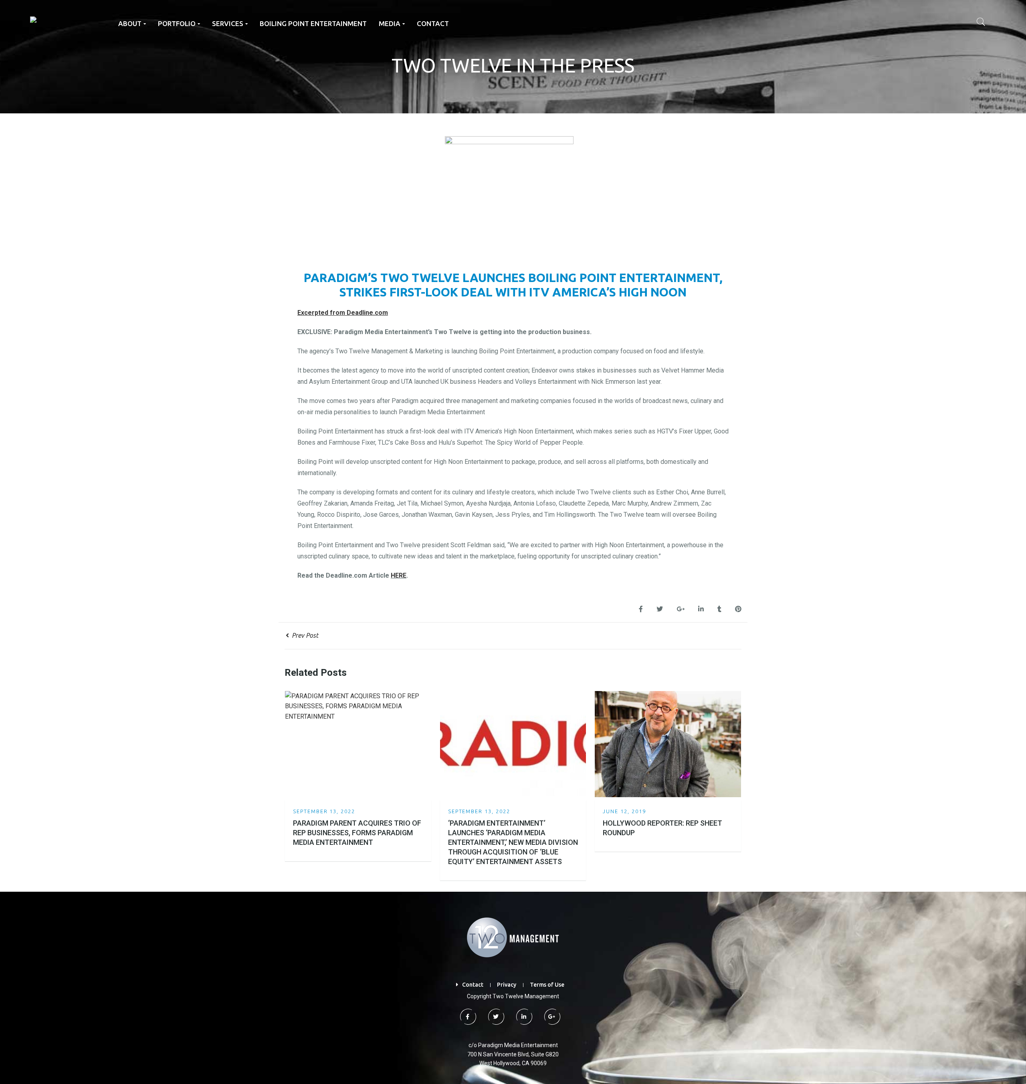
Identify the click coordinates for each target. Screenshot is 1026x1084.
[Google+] (551, 1017)
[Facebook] (467, 1017)
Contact (472, 984)
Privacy (506, 984)
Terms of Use (547, 984)
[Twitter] (495, 1017)
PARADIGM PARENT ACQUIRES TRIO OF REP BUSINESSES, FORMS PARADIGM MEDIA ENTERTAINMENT (357, 832)
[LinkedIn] (523, 1017)
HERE (398, 575)
